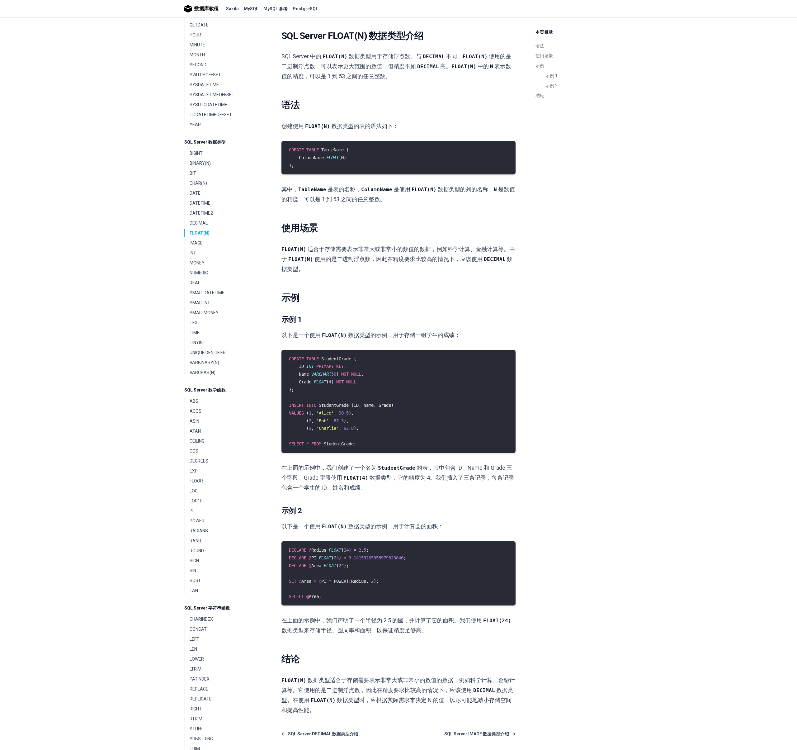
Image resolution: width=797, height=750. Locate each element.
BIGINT (196, 153)
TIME (195, 332)
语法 (539, 45)
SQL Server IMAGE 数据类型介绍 (480, 733)
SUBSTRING (201, 738)
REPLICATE (201, 698)
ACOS (195, 411)
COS (194, 451)
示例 (539, 65)
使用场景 (544, 55)
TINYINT (197, 342)
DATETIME (200, 203)
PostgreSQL (305, 8)
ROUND (197, 550)
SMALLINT (200, 302)
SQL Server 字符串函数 (207, 607)
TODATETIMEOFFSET (211, 114)
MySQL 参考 (275, 8)
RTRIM (196, 718)
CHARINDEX (201, 619)
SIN (193, 570)
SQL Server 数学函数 (205, 389)
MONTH (197, 54)
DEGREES (199, 460)
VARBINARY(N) (204, 362)
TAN (194, 590)
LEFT (194, 639)
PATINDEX (200, 678)
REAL (195, 282)
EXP (194, 470)
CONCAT (198, 629)
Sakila (232, 8)
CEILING (197, 441)
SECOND (198, 64)
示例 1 (551, 75)
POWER (197, 520)
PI (191, 510)
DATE (195, 193)
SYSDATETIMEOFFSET (212, 94)
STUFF (196, 728)
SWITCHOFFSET (205, 74)
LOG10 (196, 500)
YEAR (195, 124)
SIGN (194, 560)
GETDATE (199, 24)
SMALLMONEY (204, 312)
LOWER (197, 659)
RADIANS (199, 530)
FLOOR (196, 480)
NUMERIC (199, 272)
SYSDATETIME (204, 84)
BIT (193, 173)
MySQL (251, 8)
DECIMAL (199, 223)
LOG (194, 490)
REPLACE (199, 688)
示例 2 (551, 85)
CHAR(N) (198, 183)
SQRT (195, 580)
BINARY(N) (200, 163)
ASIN (194, 421)
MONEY (197, 262)
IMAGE (196, 242)
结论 (539, 95)
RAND (195, 540)
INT (193, 252)
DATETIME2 (201, 213)
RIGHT (196, 708)
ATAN (195, 431)
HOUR (195, 34)
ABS (194, 401)
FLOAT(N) (200, 232)
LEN (193, 649)
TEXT (195, 322)
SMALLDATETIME (207, 292)
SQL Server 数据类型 (205, 142)
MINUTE (197, 44)
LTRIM (195, 669)
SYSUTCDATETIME (208, 104)
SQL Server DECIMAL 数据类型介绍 (319, 733)
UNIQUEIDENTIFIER (208, 352)
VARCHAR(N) (202, 372)
